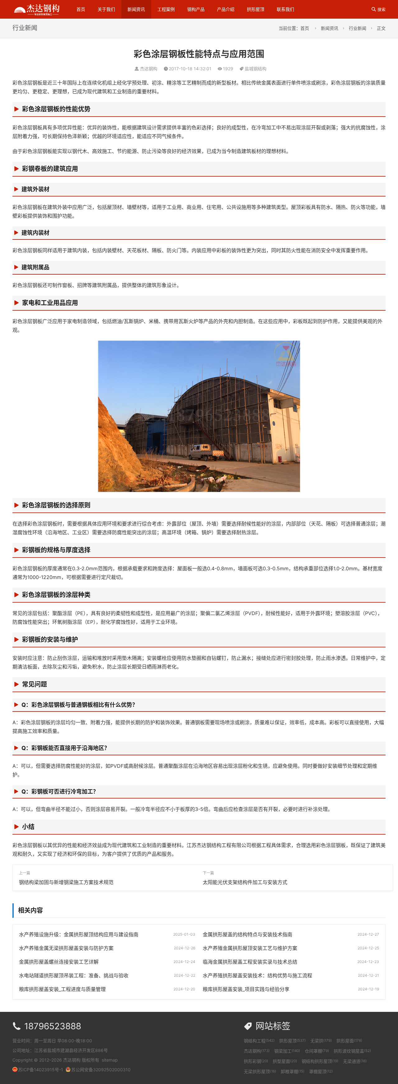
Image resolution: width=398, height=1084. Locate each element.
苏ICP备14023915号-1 (40, 1069)
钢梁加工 (287, 1051)
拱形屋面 (349, 1040)
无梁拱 (321, 1040)
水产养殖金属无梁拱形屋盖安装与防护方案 (66, 948)
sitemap (110, 1060)
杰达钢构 (257, 1051)
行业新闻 (357, 28)
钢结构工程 (259, 1040)
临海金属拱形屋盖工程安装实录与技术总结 (250, 962)
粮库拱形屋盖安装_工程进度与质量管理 (62, 989)
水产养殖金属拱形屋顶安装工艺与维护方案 (250, 948)
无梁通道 (355, 1061)
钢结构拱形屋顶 (320, 1061)
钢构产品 (196, 9)
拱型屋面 (285, 1061)
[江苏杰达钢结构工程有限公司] (36, 9)
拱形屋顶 (255, 9)
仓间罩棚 (317, 1051)
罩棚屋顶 (321, 1071)
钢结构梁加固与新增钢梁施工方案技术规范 (66, 882)
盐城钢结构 (255, 68)
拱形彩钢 (256, 1061)
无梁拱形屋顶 (260, 1071)
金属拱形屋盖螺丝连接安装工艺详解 (59, 962)
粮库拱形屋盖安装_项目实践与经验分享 (246, 989)
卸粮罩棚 (292, 1071)
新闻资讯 (136, 9)
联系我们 (285, 9)
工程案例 (166, 9)
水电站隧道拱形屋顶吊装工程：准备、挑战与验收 (73, 975)
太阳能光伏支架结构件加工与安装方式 (245, 882)
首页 (80, 9)
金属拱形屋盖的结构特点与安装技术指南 (247, 934)
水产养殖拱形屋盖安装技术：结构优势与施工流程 (257, 975)
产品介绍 (225, 9)
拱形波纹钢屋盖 (352, 1051)
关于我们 (106, 9)
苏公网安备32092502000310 (101, 1069)
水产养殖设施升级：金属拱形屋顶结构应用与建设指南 (78, 934)
